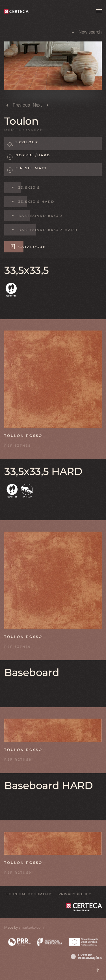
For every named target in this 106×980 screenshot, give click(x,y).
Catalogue (32, 247)
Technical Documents (28, 894)
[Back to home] (17, 11)
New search (90, 32)
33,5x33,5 (29, 188)
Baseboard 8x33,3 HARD (48, 230)
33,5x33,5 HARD (36, 202)
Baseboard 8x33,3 (40, 216)
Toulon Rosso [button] (23, 435)
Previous (21, 105)
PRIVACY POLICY (75, 894)
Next (37, 105)
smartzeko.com (31, 927)
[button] (99, 11)
